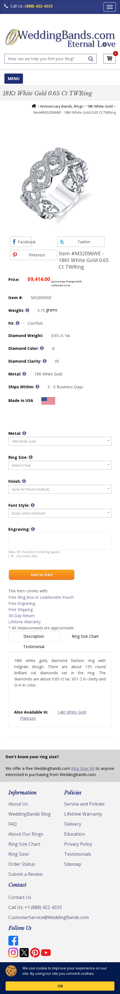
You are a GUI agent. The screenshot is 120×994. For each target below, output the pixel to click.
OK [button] (60, 985)
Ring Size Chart (86, 636)
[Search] (90, 58)
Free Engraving (21, 603)
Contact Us (19, 897)
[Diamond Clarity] (45, 361)
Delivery (72, 824)
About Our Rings (25, 834)
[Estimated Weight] (27, 310)
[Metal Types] (24, 374)
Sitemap (72, 864)
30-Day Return (21, 615)
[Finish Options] (24, 481)
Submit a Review (25, 874)
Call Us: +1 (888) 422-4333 (35, 907)
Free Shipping (20, 609)
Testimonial (34, 646)
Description (34, 636)
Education (74, 834)
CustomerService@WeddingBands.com (48, 917)
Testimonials (77, 854)
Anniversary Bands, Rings (61, 106)
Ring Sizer (18, 854)
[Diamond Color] (42, 348)
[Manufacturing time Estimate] (37, 387)
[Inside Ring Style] (18, 323)
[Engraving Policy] (33, 505)
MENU (14, 78)
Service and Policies (84, 804)
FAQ (12, 824)
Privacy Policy (78, 844)
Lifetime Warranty (24, 621)
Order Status (21, 864)
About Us (18, 804)
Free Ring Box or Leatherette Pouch (41, 597)
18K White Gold (100, 106)
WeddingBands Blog (29, 814)
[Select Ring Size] (31, 457)
